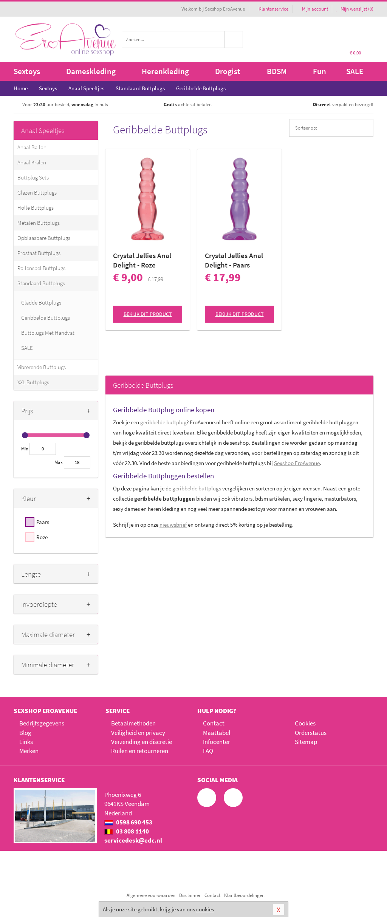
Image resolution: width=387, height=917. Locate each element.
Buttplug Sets (33, 177)
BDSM (277, 71)
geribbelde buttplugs (196, 488)
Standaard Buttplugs (41, 283)
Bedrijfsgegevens (41, 723)
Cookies (305, 723)
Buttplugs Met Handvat (47, 332)
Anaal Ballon (31, 147)
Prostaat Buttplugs (38, 253)
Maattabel (216, 732)
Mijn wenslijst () (356, 9)
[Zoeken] (234, 39)
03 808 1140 (132, 831)
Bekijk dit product (148, 314)
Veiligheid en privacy (138, 732)
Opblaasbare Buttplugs (43, 237)
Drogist (227, 71)
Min (24, 448)
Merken (29, 751)
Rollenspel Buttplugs (41, 268)
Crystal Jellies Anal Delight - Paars (234, 260)
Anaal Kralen (31, 162)
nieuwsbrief (173, 524)
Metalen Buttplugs (38, 222)
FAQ (208, 751)
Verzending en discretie (141, 742)
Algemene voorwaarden (151, 895)
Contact (213, 723)
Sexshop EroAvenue (297, 463)
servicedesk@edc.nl (133, 840)
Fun (319, 71)
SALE (354, 71)
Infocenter (216, 742)
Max (58, 462)
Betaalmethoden (133, 723)
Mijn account (315, 9)
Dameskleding (91, 71)
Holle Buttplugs (35, 207)
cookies (205, 909)
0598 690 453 (133, 822)
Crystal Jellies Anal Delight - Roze (142, 260)
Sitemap (306, 742)
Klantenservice (273, 9)
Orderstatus (311, 732)
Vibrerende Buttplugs (41, 367)
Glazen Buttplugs (37, 192)
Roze (42, 537)
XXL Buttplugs (33, 382)
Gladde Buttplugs (41, 302)
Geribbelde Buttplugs (45, 317)
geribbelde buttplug (163, 422)
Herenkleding (165, 71)
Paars (42, 522)
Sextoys (27, 71)
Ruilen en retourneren (139, 751)
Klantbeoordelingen (244, 895)
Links (26, 742)
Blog (25, 732)
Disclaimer (190, 895)
